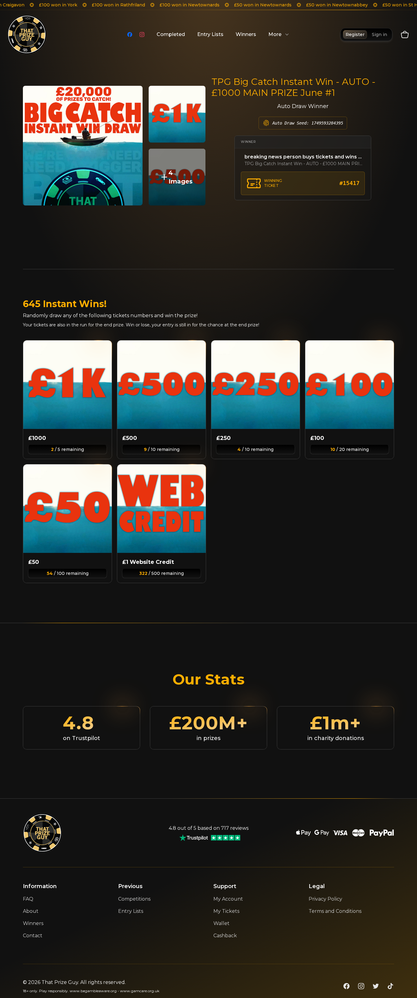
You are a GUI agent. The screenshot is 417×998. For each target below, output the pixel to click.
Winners (246, 34)
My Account (228, 899)
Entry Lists (210, 34)
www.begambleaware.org (93, 991)
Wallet (221, 923)
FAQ (28, 899)
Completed (171, 34)
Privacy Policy (325, 899)
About (30, 911)
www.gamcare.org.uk (139, 991)
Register (355, 34)
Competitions (134, 899)
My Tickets (226, 911)
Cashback (225, 935)
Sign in (379, 34)
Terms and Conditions (335, 911)
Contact (32, 935)
